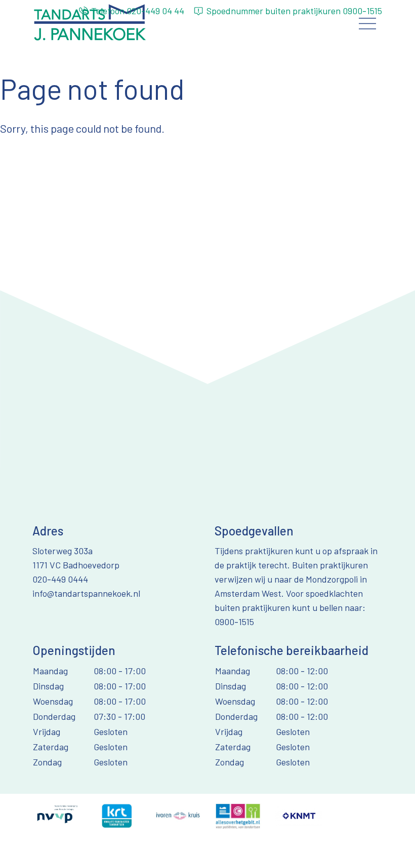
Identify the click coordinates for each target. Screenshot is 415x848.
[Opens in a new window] (55, 814)
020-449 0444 (60, 579)
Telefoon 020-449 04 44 (137, 10)
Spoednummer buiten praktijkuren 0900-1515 (294, 10)
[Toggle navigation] (367, 23)
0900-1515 (234, 621)
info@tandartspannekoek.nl (86, 593)
